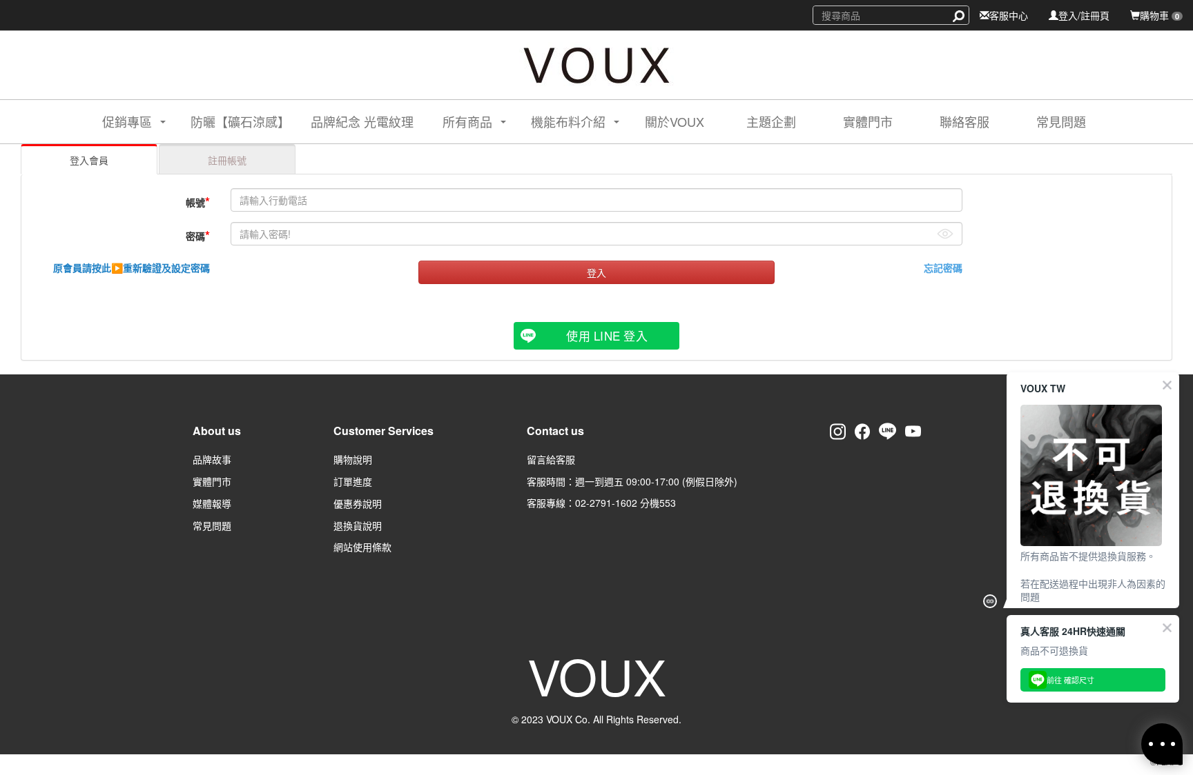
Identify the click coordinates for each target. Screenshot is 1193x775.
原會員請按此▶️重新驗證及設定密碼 (131, 267)
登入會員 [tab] (89, 160)
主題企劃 (771, 121)
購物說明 (352, 459)
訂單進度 (352, 481)
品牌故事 (212, 459)
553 (667, 503)
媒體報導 (212, 503)
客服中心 (1008, 15)
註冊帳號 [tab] (227, 160)
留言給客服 (551, 459)
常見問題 (1061, 121)
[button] (122, 122)
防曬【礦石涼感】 (240, 121)
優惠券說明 (357, 503)
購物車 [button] (1159, 15)
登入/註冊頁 (1083, 15)
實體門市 (868, 121)
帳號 (198, 201)
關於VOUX (674, 121)
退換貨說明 (357, 525)
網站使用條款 (362, 547)
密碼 (198, 235)
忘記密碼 (943, 267)
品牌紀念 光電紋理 (362, 121)
